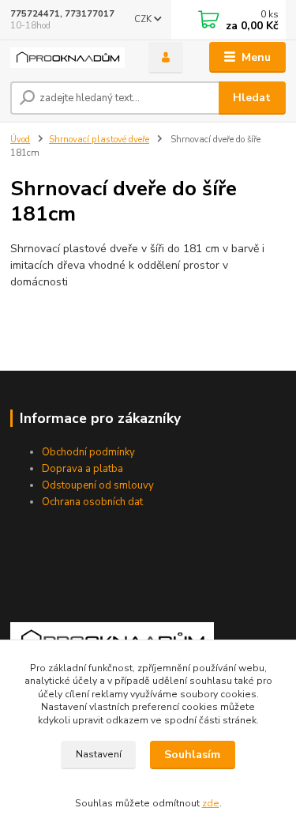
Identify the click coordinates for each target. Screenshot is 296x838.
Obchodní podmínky (88, 452)
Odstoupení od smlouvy (98, 485)
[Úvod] (67, 57)
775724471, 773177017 (62, 14)
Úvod (20, 139)
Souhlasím (192, 754)
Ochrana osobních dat (92, 502)
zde (210, 803)
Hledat (252, 97)
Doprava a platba (82, 469)
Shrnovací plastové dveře (99, 139)
